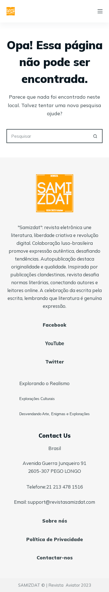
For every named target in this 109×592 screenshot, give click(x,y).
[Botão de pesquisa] (96, 136)
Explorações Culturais (37, 399)
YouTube (54, 343)
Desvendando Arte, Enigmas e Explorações (54, 414)
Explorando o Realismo (44, 383)
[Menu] (100, 11)
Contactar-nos (55, 558)
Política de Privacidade (54, 539)
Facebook (54, 325)
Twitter (54, 362)
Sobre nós (54, 521)
